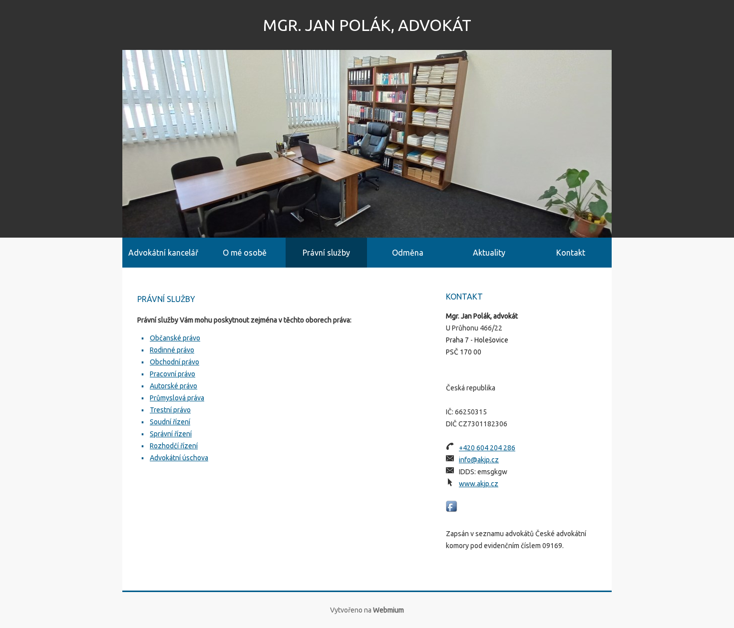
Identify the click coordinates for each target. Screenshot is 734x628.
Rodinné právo (172, 350)
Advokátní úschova (179, 458)
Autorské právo (173, 386)
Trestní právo (170, 410)
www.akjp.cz (478, 484)
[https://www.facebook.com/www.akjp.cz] (451, 506)
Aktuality (489, 252)
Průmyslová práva (177, 398)
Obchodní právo (174, 362)
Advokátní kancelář (163, 252)
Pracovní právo (172, 374)
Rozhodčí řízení (174, 446)
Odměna (407, 252)
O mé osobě (245, 252)
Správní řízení (171, 434)
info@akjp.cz (479, 460)
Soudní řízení (170, 422)
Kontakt (570, 252)
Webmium (388, 610)
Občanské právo (175, 338)
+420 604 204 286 (487, 448)
